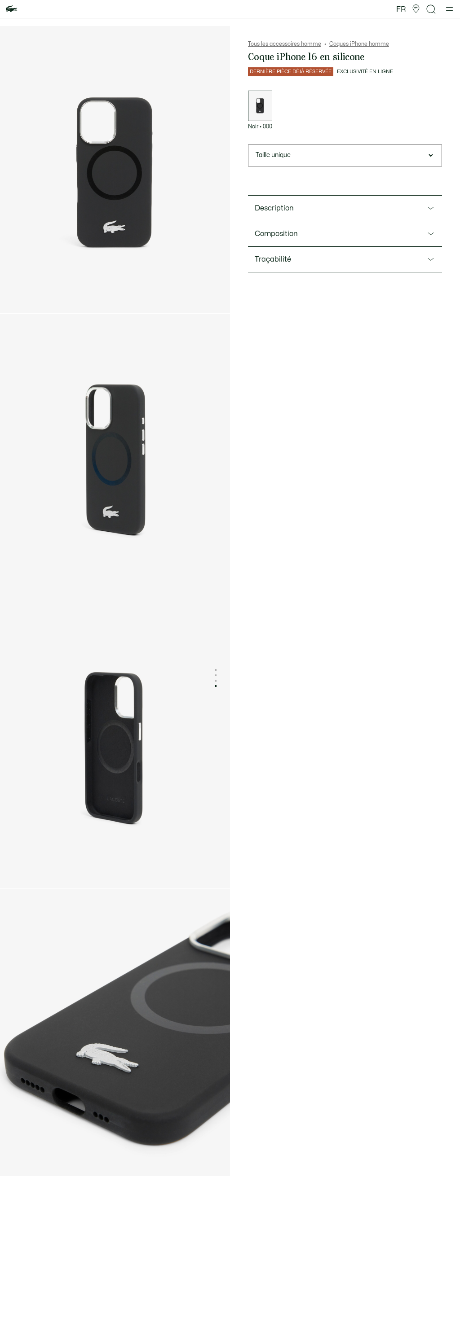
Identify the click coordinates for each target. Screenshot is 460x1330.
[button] (416, 9)
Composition (276, 233)
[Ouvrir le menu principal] (449, 9)
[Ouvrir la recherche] (431, 9)
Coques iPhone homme (359, 44)
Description (274, 208)
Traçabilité (273, 259)
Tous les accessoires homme (284, 44)
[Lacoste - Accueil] (12, 9)
